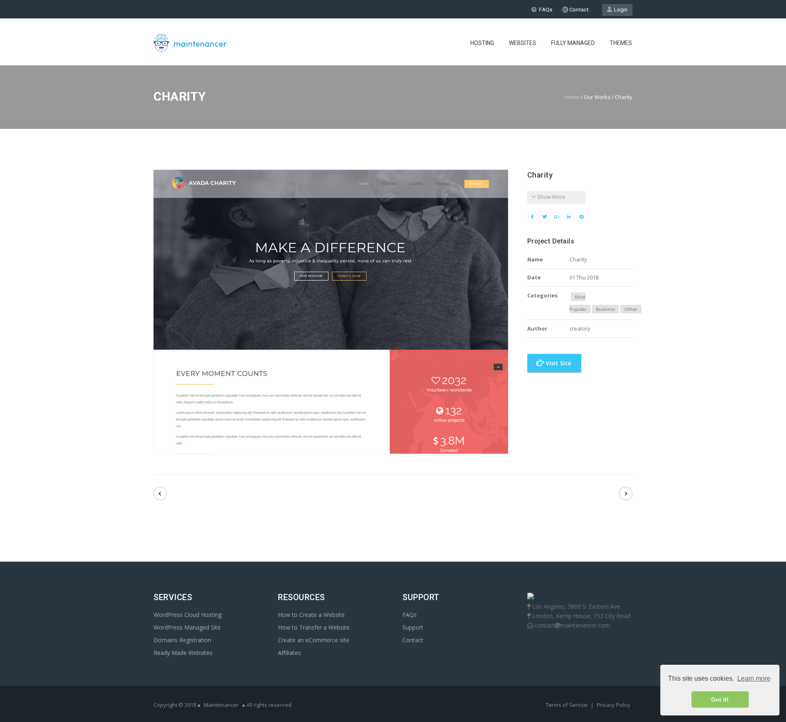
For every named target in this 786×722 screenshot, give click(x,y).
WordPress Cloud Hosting (187, 615)
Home (572, 97)
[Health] (625, 493)
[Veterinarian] (160, 493)
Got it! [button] (720, 699)
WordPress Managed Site (187, 627)
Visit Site (557, 363)
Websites (522, 43)
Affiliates (289, 653)
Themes (621, 43)
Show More (550, 196)
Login (620, 10)
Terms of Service (567, 705)
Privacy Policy (613, 705)
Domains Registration (182, 640)
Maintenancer (221, 705)
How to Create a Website (311, 615)
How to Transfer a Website (314, 627)
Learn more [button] (753, 678)
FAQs (545, 10)
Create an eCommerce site (313, 640)
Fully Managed (573, 43)
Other (630, 309)
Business (605, 309)
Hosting (482, 43)
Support (412, 627)
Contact (578, 10)
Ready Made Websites (183, 653)
